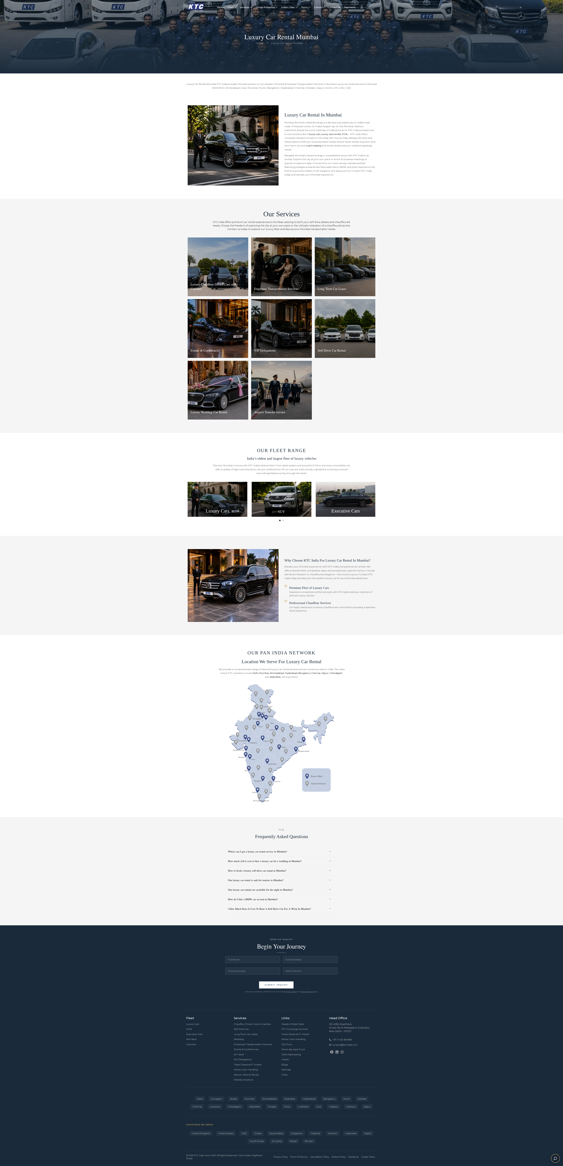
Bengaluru (304, 673)
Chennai (315, 673)
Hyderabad (291, 673)
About (220, 7)
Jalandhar (275, 677)
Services (244, 7)
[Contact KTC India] (555, 1158)
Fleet (231, 7)
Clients (318, 7)
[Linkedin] (336, 1052)
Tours (304, 7)
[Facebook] (331, 1052)
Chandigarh (335, 673)
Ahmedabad (277, 673)
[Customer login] (361, 6)
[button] (280, 520)
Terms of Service (307, 992)
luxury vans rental (331, 134)
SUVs (344, 134)
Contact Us (334, 7)
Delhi (255, 673)
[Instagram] (342, 1052)
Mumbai (264, 673)
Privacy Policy (291, 992)
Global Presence (265, 7)
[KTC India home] (196, 7)
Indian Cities (288, 7)
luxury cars (314, 134)
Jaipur (325, 673)
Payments (350, 7)
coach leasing (313, 145)
